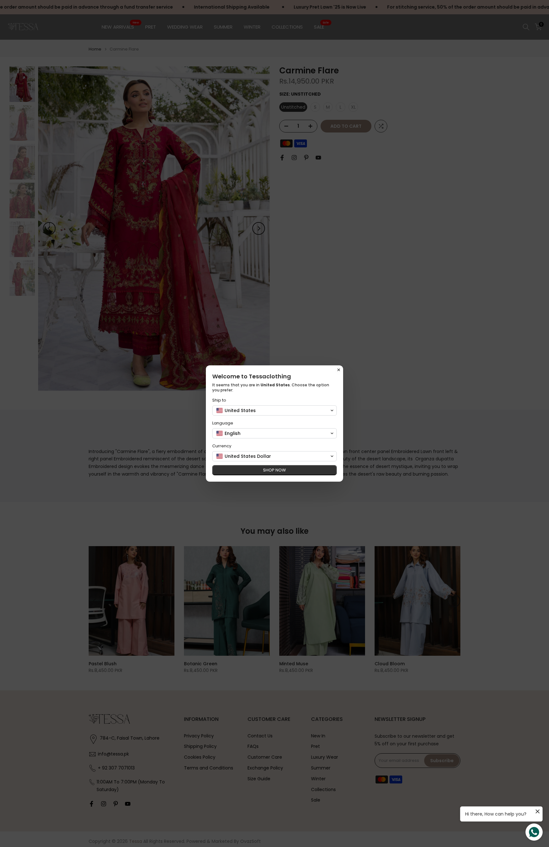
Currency (221, 446)
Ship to (219, 400)
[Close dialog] (339, 370)
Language (222, 423)
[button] (274, 410)
